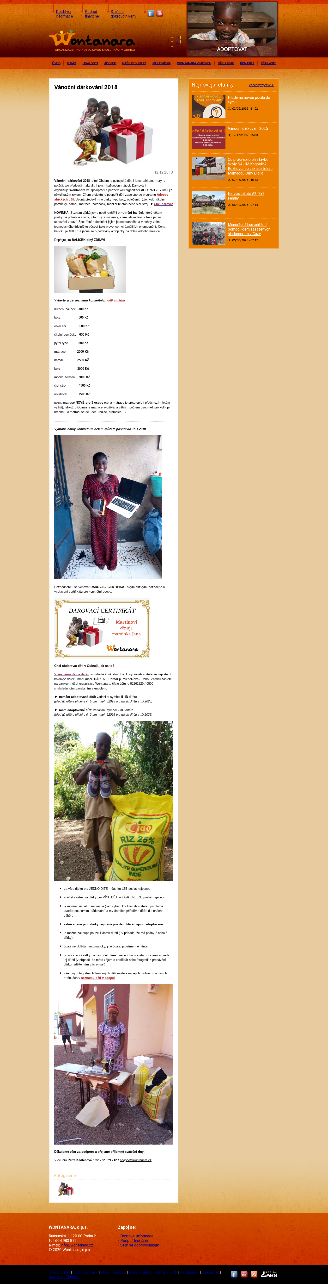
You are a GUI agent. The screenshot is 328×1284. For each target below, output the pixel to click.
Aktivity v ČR (167, 1272)
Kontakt (247, 63)
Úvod (56, 63)
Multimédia (161, 63)
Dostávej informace (64, 14)
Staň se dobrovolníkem (123, 14)
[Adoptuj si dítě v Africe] (232, 56)
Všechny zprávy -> (261, 85)
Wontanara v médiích (194, 63)
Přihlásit (268, 63)
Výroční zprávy (86, 1272)
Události (90, 63)
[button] (66, 1195)
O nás (71, 63)
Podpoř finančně (92, 14)
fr (177, 46)
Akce (105, 1272)
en (177, 42)
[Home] (93, 49)
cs (177, 37)
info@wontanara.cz (77, 1245)
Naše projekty (134, 63)
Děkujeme (226, 63)
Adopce (110, 63)
